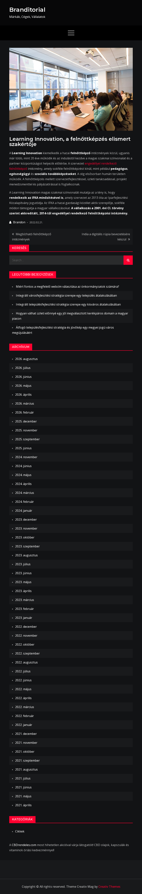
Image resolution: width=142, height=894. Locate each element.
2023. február (24, 609)
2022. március (24, 707)
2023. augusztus (26, 555)
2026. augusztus (26, 359)
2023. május (23, 582)
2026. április (23, 395)
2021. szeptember (27, 760)
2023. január (23, 618)
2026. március (24, 403)
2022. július (23, 671)
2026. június (23, 377)
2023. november (26, 528)
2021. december (26, 734)
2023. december (26, 519)
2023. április (23, 591)
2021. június (23, 787)
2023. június (23, 573)
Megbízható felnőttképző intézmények (31, 236)
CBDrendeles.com (24, 845)
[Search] (128, 260)
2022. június (23, 680)
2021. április (23, 805)
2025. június (23, 448)
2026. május (23, 386)
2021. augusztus (26, 769)
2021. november (26, 743)
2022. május (23, 689)
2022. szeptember (27, 653)
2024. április (23, 484)
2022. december (26, 627)
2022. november (26, 635)
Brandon (19, 222)
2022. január (23, 725)
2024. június (23, 466)
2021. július (23, 778)
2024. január (23, 511)
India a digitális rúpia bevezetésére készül (106, 236)
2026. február (24, 412)
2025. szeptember (27, 439)
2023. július (23, 564)
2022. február (24, 716)
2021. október (24, 752)
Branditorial (27, 9)
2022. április (23, 698)
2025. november (26, 430)
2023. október (24, 537)
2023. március (24, 600)
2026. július (23, 368)
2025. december (26, 421)
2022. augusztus (26, 662)
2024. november (26, 457)
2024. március (24, 493)
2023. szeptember (27, 546)
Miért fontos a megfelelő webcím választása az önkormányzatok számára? (67, 286)
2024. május (23, 475)
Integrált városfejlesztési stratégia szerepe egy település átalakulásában (66, 295)
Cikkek (19, 831)
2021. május (23, 796)
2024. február (24, 502)
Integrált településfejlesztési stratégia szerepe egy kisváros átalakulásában (68, 304)
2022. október (24, 644)
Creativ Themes (109, 887)
